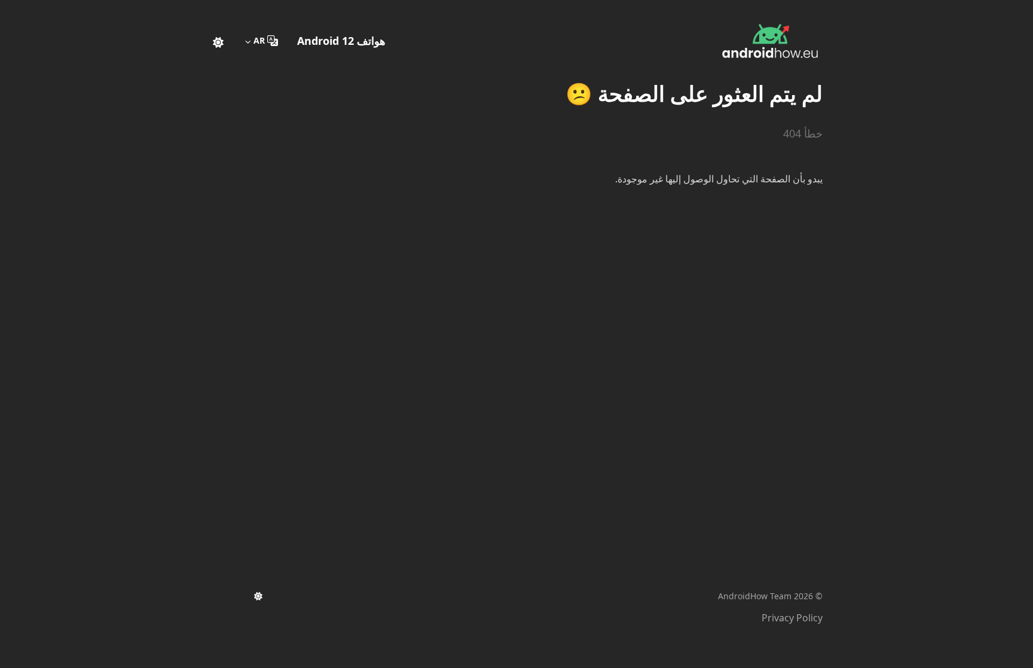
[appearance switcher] (218, 40)
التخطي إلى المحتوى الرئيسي (748, 11)
